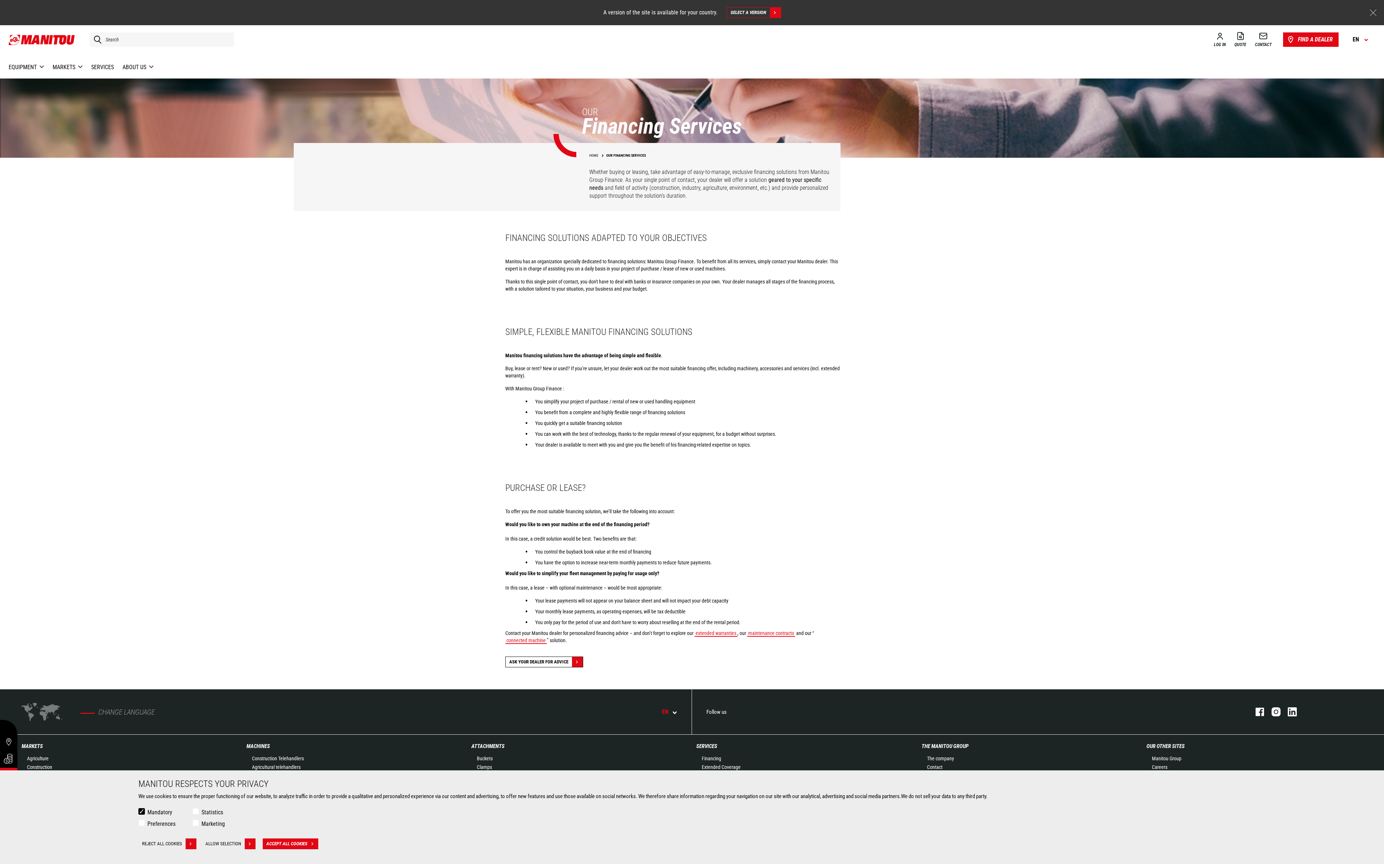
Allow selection (223, 843)
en (665, 711)
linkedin (1289, 711)
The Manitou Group (945, 746)
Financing (711, 758)
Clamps (484, 767)
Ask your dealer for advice (538, 661)
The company (940, 758)
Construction (39, 767)
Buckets (485, 758)
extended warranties (716, 633)
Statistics (212, 812)
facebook (1256, 711)
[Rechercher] (96, 39)
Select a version (748, 12)
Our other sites (1165, 746)
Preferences (161, 823)
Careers (1159, 767)
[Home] (42, 39)
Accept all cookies (286, 843)
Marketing (213, 823)
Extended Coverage (721, 767)
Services (706, 746)
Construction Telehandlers (278, 758)
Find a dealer (1315, 39)
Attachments (488, 746)
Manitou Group (1166, 758)
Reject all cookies (162, 843)
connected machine (526, 640)
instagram (1272, 711)
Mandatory (159, 812)
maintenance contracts (771, 633)
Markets (32, 746)
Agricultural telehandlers (276, 767)
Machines (258, 746)
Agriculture (38, 758)
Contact (934, 767)
